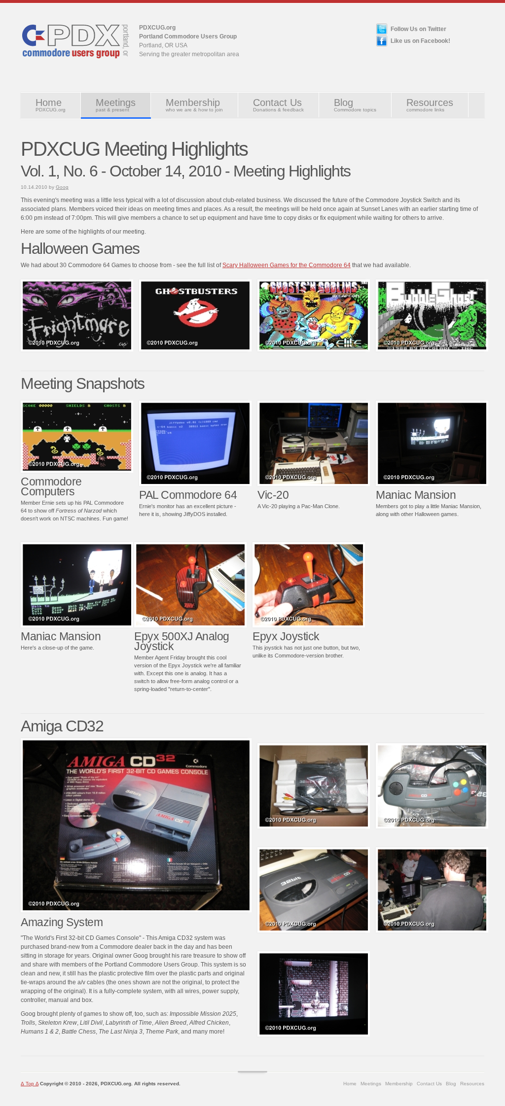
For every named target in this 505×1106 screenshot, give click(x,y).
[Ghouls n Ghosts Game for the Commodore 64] (313, 349)
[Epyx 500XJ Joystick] (190, 625)
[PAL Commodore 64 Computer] (195, 484)
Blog (355, 104)
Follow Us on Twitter (418, 29)
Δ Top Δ (29, 1083)
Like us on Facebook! (420, 40)
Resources (429, 104)
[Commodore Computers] (77, 470)
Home (51, 104)
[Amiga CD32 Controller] (432, 826)
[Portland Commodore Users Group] (75, 62)
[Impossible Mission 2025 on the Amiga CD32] (313, 1034)
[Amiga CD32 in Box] (313, 826)
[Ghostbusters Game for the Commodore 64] (77, 349)
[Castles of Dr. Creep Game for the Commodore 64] (432, 349)
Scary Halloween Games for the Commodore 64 (286, 265)
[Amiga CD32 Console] (313, 930)
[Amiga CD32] (136, 910)
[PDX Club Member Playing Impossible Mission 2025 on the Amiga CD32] (432, 930)
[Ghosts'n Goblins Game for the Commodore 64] (195, 349)
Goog (62, 187)
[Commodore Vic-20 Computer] (313, 484)
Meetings (116, 104)
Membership (194, 104)
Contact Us (278, 104)
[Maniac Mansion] (432, 484)
